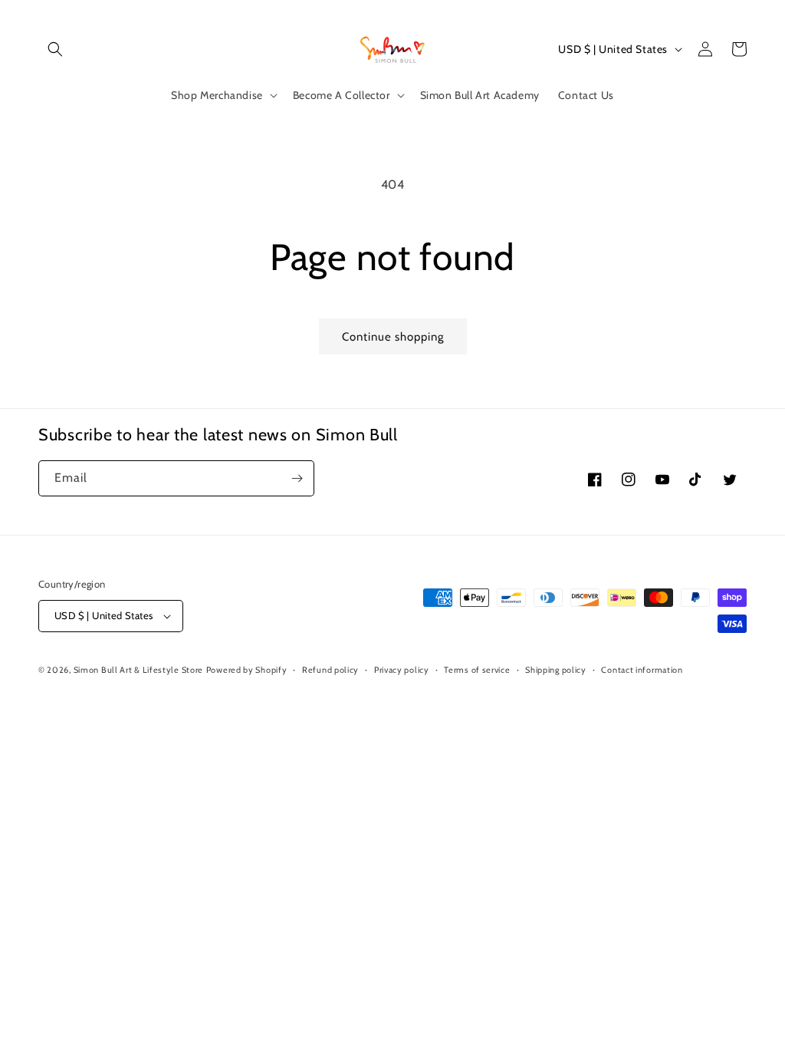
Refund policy (330, 669)
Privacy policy (401, 669)
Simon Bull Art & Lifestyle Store (138, 669)
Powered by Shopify (246, 669)
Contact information (641, 669)
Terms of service (477, 669)
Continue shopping (393, 337)
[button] (55, 49)
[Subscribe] (297, 478)
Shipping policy (555, 669)
